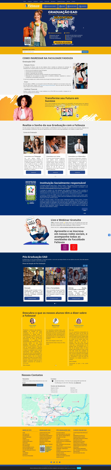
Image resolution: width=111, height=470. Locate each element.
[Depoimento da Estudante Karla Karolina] (32, 321)
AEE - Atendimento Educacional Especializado (63, 429)
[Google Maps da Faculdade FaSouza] (55, 394)
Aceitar (79, 468)
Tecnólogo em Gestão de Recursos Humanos (45, 424)
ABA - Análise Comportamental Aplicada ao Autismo (63, 421)
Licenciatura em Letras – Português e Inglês (45, 418)
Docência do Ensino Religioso (63, 440)
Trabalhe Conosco (61, 1)
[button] (50, 6)
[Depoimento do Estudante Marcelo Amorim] (79, 320)
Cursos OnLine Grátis (27, 426)
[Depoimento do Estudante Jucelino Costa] (56, 321)
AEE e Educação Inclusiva (79, 437)
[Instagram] (57, 446)
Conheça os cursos (32, 298)
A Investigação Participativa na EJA (80, 418)
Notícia (68, 1)
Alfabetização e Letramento (62, 424)
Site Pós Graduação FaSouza (29, 434)
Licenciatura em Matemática (45, 420)
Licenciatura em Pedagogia (45, 421)
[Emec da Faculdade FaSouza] (45, 433)
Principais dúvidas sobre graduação (45, 427)
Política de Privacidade (28, 440)
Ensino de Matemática (61, 439)
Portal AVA (47, 1)
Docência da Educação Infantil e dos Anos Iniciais (63, 437)
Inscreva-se (33, 172)
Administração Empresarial (79, 433)
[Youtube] (59, 446)
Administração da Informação (80, 429)
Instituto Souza (26, 429)
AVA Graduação (26, 420)
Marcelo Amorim (78, 325)
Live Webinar (25, 437)
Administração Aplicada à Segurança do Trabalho (79, 427)
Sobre (24, 436)
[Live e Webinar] (36, 230)
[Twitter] (54, 446)
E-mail (27, 367)
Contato (73, 1)
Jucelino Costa (56, 325)
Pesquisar (85, 51)
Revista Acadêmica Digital (28, 431)
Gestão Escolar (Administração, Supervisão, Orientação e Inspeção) (63, 433)
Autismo (58, 423)
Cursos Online (26, 424)
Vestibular (36, 1)
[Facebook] (51, 446)
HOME (24, 417)
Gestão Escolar (60, 442)
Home (25, 1)
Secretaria (53, 1)
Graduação (25, 427)
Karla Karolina (32, 325)
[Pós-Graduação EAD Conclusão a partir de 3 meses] (55, 27)
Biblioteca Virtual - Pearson (45, 429)
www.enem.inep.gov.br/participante (47, 85)
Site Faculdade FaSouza (28, 433)
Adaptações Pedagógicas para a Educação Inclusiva (80, 424)
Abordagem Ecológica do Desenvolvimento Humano (79, 421)
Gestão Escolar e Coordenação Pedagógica (63, 427)
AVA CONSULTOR (26, 419)
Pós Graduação (26, 430)
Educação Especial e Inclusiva (63, 419)
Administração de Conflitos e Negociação (80, 431)
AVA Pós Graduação (27, 421)
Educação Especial (60, 417)
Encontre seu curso (29, 49)
